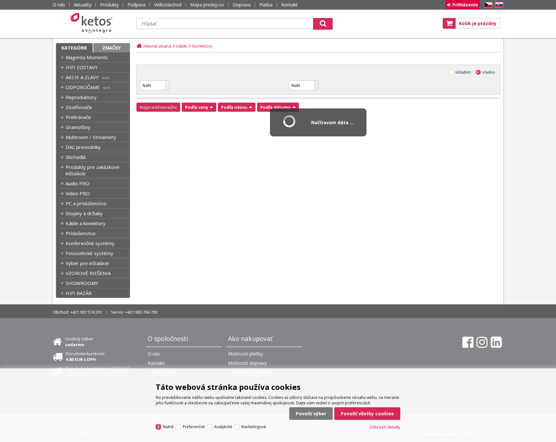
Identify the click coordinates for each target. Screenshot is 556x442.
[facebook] (467, 342)
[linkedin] (496, 342)
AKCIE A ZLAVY (82, 77)
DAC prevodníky (83, 147)
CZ (487, 5)
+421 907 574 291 (86, 312)
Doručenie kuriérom (85, 356)
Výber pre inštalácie (87, 263)
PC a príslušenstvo (86, 203)
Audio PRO (77, 183)
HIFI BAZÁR (79, 293)
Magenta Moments (87, 57)
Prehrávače (78, 117)
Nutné (168, 426)
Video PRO (78, 193)
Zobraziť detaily (384, 427)
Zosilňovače (79, 107)
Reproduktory (81, 97)
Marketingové (253, 426)
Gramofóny (78, 127)
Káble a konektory (86, 223)
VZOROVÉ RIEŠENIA (88, 273)
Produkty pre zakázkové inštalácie (92, 170)
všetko (488, 72)
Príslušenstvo (81, 233)
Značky (111, 48)
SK (498, 5)
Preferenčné (194, 426)
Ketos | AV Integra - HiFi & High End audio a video (93, 23)
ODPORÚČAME (83, 87)
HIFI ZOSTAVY (82, 67)
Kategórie (74, 48)
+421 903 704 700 (141, 312)
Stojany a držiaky (84, 213)
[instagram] (482, 342)
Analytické (223, 426)
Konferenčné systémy (90, 243)
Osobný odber (79, 341)
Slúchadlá (76, 157)
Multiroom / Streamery (91, 137)
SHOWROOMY (82, 283)
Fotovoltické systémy (89, 253)
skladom (463, 72)
